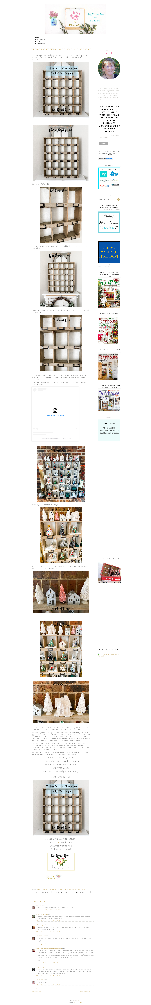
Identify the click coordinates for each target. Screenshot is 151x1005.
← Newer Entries (36, 991)
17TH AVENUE (78, 1002)
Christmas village (42, 889)
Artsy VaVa (38, 905)
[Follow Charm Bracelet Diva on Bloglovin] (105, 159)
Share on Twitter (81, 892)
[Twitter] (106, 53)
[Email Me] (114, 53)
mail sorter (52, 889)
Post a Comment (36, 989)
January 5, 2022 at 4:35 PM (48, 975)
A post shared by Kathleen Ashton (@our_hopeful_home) (55, 438)
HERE (57, 842)
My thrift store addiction (42, 914)
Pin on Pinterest (61, 892)
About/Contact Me (40, 39)
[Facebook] (104, 53)
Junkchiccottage (40, 925)
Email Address (103, 137)
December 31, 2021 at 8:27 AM (49, 910)
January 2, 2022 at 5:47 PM (48, 920)
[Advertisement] (109, 471)
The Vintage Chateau (41, 935)
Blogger (78, 1000)
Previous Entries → (85, 991)
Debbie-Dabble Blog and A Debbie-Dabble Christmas (49, 948)
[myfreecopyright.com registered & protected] (109, 656)
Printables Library (40, 43)
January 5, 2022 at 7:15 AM (48, 931)
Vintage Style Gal (40, 967)
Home (37, 37)
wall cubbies (73, 889)
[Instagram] (111, 53)
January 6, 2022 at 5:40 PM (48, 984)
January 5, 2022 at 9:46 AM (48, 944)
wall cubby (81, 889)
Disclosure (38, 41)
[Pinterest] (109, 53)
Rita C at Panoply (40, 979)
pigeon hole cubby (62, 889)
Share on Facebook (41, 892)
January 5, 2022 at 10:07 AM (48, 963)
